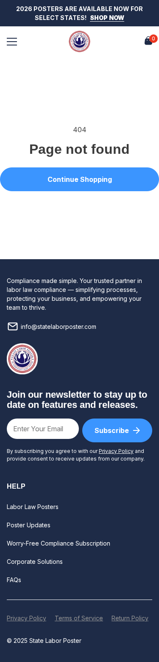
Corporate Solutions (35, 561)
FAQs (14, 579)
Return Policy (130, 618)
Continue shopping (79, 179)
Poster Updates (28, 525)
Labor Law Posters (33, 506)
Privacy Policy (116, 451)
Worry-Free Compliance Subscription (58, 543)
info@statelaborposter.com (58, 326)
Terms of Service (79, 618)
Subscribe (112, 430)
